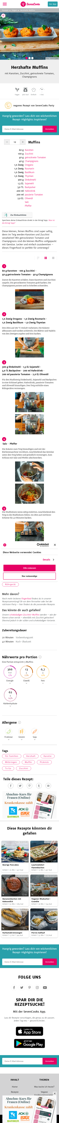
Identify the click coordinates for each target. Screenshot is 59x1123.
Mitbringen (11, 762)
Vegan (14, 10)
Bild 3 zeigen (32, 58)
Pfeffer (28, 205)
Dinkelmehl (30, 179)
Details (46, 559)
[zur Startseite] (30, 4)
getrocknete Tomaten (35, 157)
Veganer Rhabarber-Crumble (41, 900)
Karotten (29, 150)
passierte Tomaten (34, 194)
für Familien (11, 756)
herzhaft (31, 756)
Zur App (52, 4)
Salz (27, 202)
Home (15, 1087)
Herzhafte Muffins (27, 10)
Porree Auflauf (38, 933)
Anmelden (49, 129)
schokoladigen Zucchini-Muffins (24, 614)
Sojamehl (29, 183)
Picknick (44, 762)
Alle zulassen (29, 568)
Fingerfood (26, 598)
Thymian (29, 176)
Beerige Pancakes (10, 865)
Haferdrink (30, 191)
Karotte (48, 756)
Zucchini (29, 153)
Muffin (28, 762)
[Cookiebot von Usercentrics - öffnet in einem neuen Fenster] (37, 545)
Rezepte (5, 10)
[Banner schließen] (55, 545)
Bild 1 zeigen (27, 58)
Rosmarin (29, 168)
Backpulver (30, 187)
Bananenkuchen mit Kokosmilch (11, 900)
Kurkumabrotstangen (12, 933)
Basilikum (29, 172)
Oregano (29, 165)
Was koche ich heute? (44, 1087)
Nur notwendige (29, 576)
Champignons (31, 161)
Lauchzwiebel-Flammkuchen (38, 866)
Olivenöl (29, 198)
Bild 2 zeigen (29, 58)
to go (8, 768)
